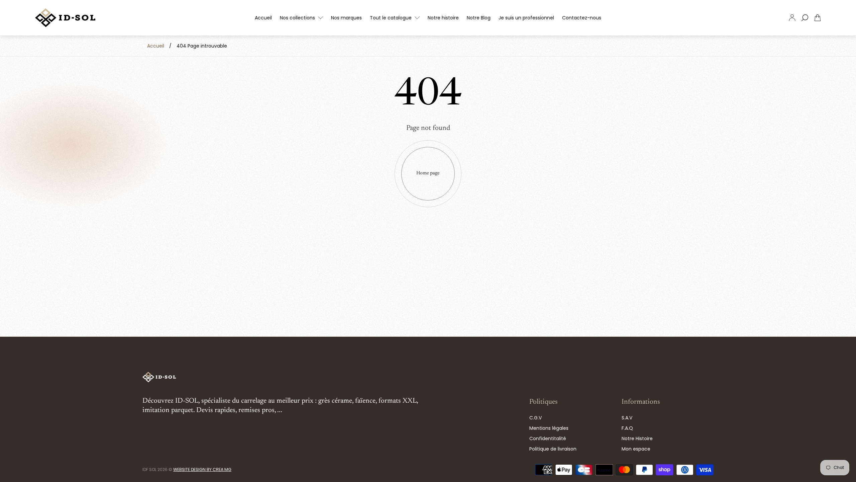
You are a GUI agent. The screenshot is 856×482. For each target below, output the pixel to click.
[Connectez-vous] (792, 17)
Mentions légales (548, 428)
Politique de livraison (552, 449)
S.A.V (627, 417)
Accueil (155, 46)
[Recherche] (804, 17)
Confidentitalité (547, 438)
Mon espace (636, 449)
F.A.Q (627, 428)
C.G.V (535, 417)
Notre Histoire (637, 438)
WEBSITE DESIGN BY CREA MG (202, 469)
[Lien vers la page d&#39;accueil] (159, 377)
